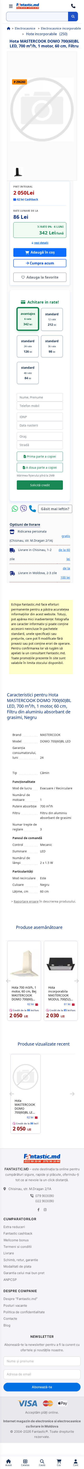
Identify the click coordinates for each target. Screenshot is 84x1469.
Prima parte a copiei (41, 456)
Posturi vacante (15, 1305)
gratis (66, 536)
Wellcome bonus (16, 1240)
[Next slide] (76, 981)
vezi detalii (41, 243)
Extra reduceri (14, 1227)
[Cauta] (73, 16)
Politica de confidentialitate (24, 1312)
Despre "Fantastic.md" (20, 1299)
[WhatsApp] (16, 509)
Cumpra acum (42, 263)
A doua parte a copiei (41, 467)
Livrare (8, 1253)
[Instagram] (45, 1209)
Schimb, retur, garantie (20, 1260)
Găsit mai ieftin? (55, 508)
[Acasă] (8, 28)
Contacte (10, 1318)
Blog (6, 1325)
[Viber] (24, 509)
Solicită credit (40, 485)
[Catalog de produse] (11, 6)
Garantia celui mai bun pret (23, 1273)
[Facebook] (38, 1209)
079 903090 (44, 1196)
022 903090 (44, 1201)
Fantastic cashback (17, 1233)
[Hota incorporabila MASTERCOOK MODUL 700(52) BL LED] (60, 963)
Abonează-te (42, 1387)
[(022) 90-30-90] (73, 6)
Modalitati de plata (17, 1266)
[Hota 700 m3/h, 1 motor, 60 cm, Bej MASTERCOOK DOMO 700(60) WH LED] (24, 963)
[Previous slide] (8, 981)
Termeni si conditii (17, 1247)
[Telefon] (32, 509)
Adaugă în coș (42, 252)
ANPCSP (10, 1280)
